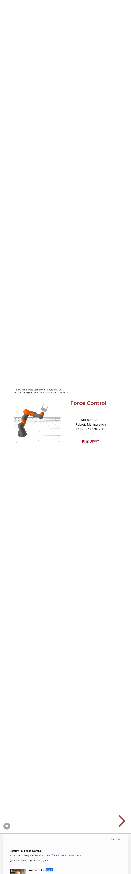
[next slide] (121, 821)
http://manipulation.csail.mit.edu (64, 855)
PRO (48, 870)
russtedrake (36, 870)
